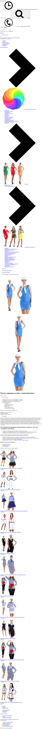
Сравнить (6, 413)
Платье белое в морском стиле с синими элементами (10, 489)
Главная (4, 40)
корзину (17, 437)
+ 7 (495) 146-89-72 (24, 440)
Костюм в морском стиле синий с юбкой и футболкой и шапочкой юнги (13, 510)
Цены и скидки (5, 42)
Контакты (4, 45)
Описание (4, 416)
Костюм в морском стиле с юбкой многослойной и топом (11, 702)
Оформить (11, 31)
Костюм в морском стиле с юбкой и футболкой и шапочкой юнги (12, 617)
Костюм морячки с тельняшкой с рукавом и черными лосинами (12, 659)
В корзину (2, 413)
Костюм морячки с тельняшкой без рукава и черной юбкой (11, 468)
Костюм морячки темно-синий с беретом (8, 638)
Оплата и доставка (6, 43)
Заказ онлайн (5, 44)
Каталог (4, 41)
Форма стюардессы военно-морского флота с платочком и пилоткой (13, 574)
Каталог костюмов (3, 47)
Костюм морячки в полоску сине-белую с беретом (9, 681)
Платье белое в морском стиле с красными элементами (10, 532)
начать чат (8, 444)
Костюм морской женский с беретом (7, 553)
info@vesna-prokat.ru (33, 9)
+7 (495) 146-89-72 (23, 26)
